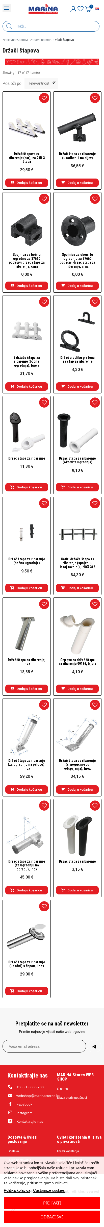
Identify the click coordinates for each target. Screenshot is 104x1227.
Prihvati (52, 1203)
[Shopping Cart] (88, 9)
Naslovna (9, 40)
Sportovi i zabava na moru (35, 40)
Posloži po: (12, 83)
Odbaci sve (52, 1217)
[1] (94, 1046)
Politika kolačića (17, 1190)
